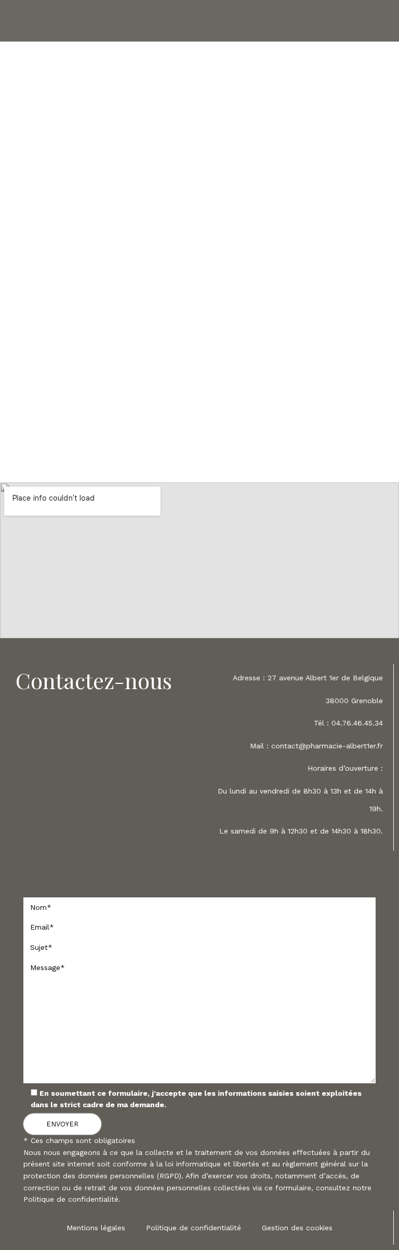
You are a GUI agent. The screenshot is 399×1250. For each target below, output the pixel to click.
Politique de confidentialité (70, 1199)
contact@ (288, 746)
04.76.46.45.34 (357, 723)
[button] (199, 21)
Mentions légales (95, 1228)
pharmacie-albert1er (341, 746)
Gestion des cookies (297, 1228)
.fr (379, 746)
